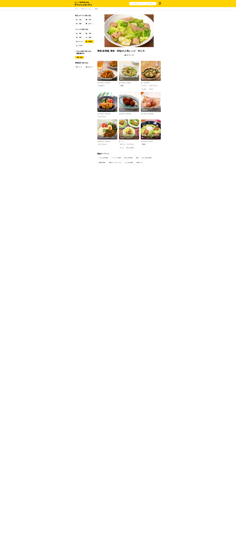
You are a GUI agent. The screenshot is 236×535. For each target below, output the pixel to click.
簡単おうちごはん (86, 8)
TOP (76, 8)
